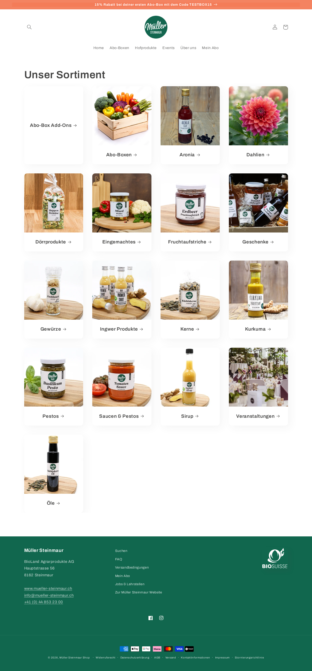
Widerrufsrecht (105, 657)
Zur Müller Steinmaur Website (138, 592)
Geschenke (255, 241)
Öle (51, 503)
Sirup (187, 416)
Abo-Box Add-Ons (50, 125)
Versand (170, 657)
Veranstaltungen (255, 416)
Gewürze (50, 329)
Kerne (187, 329)
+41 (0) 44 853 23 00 (43, 602)
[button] (29, 27)
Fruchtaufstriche (187, 241)
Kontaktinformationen (195, 657)
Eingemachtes (119, 241)
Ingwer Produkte (119, 329)
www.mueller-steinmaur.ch (48, 588)
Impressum (222, 657)
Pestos (50, 416)
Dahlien (255, 154)
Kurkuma (255, 329)
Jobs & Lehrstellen (129, 584)
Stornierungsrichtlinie (249, 657)
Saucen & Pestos (119, 416)
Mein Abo (122, 576)
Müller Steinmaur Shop (74, 657)
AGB (157, 657)
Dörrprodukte (50, 241)
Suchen (121, 551)
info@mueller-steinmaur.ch (49, 595)
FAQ (118, 559)
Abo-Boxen (119, 154)
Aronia (187, 154)
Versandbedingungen (132, 567)
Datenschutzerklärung (134, 657)
